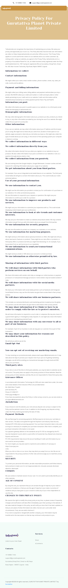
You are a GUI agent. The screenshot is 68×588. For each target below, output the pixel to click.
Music (37, 540)
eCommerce (39, 543)
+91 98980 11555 (20, 3)
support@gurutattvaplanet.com (42, 3)
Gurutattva (8, 584)
